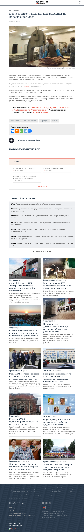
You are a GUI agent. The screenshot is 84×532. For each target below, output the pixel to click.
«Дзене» (44, 112)
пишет (26, 86)
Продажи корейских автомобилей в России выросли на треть (36, 204)
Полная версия (15, 523)
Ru (44, 507)
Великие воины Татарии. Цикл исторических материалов (24, 178)
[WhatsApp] (21, 131)
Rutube (36, 112)
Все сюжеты (42, 186)
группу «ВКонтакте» (55, 107)
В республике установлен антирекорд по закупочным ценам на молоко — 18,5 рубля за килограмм (58, 289)
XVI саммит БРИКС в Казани (23, 169)
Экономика (47, 371)
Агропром (44, 121)
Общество (13, 328)
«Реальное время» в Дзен (29, 140)
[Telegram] (25, 131)
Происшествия (14, 461)
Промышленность (30, 121)
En (47, 507)
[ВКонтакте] (12, 131)
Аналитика (14, 10)
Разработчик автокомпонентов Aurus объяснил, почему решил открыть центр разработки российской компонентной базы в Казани (24, 381)
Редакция (12, 508)
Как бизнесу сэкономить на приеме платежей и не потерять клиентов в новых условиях (57, 381)
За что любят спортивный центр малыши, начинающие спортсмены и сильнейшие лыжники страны (57, 470)
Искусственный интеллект (53, 169)
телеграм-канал (38, 107)
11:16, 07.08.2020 (14, 21)
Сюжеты (17, 161)
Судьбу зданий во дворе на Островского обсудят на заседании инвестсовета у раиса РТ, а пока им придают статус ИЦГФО (24, 426)
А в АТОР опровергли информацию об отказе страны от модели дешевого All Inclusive (24, 336)
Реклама (12, 510)
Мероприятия (14, 280)
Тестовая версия (15, 525)
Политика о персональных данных (22, 516)
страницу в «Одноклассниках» (33, 110)
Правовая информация (17, 513)
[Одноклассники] (17, 131)
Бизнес (55, 121)
